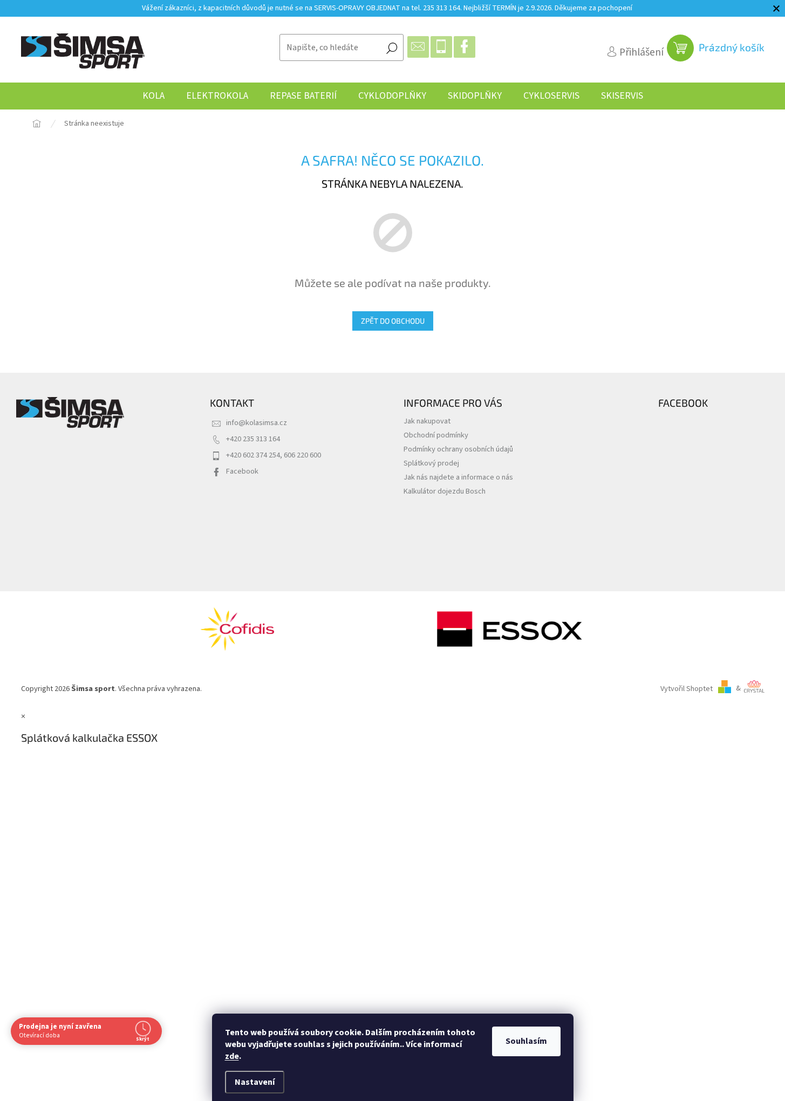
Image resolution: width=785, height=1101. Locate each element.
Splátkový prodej (431, 463)
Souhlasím (526, 1041)
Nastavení (255, 1082)
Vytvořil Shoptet (686, 688)
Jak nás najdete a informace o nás (458, 477)
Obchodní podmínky (436, 435)
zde (232, 1056)
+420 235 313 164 (253, 438)
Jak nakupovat (427, 421)
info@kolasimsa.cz (256, 422)
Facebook (242, 471)
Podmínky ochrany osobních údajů (458, 449)
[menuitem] (153, 96)
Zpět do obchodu (393, 320)
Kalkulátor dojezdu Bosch (445, 491)
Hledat (391, 47)
